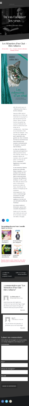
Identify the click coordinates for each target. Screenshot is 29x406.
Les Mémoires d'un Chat (14, 261)
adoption (7, 260)
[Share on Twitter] (7, 221)
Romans (17, 50)
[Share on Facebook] (3, 221)
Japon (7, 261)
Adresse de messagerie (8, 369)
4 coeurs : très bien (17, 49)
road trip (23, 261)
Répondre (22, 310)
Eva (11, 49)
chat (21, 260)
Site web (3, 376)
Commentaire (5, 344)
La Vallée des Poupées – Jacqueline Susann (7, 274)
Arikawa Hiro (16, 260)
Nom (3, 362)
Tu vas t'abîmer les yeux (14, 18)
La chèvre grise (14, 296)
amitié (11, 260)
